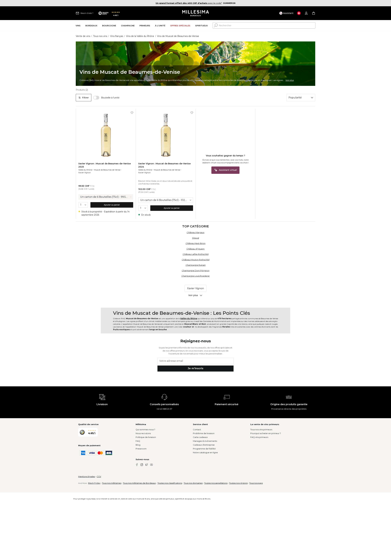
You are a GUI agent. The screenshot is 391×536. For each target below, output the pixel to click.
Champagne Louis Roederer (195, 276)
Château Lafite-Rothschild (195, 254)
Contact (197, 429)
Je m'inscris (195, 368)
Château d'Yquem (195, 249)
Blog (138, 445)
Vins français (116, 36)
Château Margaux (195, 232)
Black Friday (94, 483)
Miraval (195, 238)
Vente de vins (83, 36)
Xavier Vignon (84, 172)
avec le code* (189, 3)
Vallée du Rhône (85, 170)
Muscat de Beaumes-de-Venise (107, 170)
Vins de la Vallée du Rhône (140, 36)
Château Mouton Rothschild (195, 259)
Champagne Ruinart (196, 265)
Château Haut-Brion (195, 243)
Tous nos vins (100, 36)
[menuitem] (78, 25)
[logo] (195, 13)
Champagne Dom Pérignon (195, 270)
